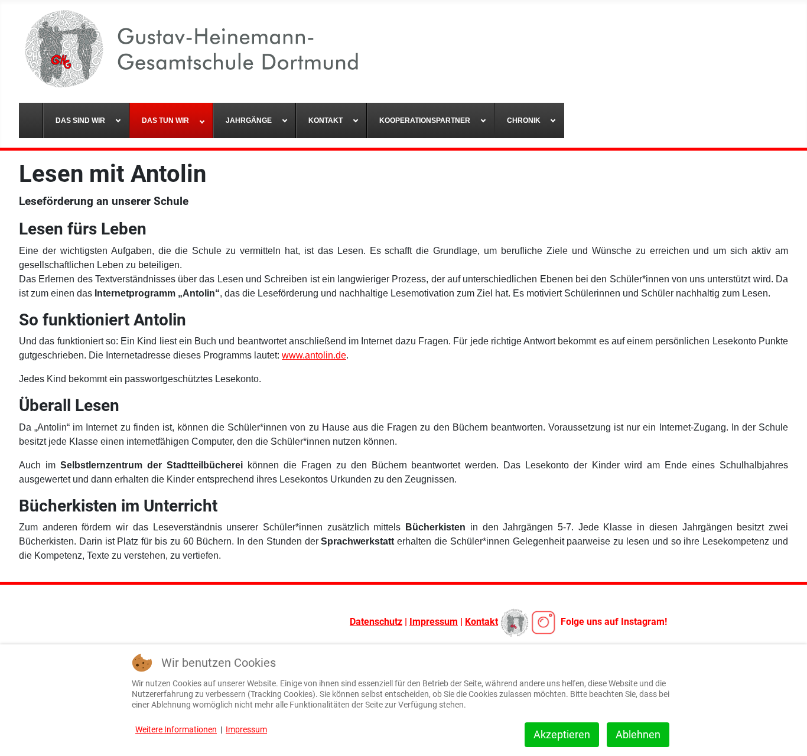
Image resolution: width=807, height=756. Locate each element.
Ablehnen (638, 734)
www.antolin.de (314, 355)
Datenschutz (376, 621)
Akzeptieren (561, 734)
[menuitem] (31, 120)
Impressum (433, 621)
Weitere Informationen (176, 729)
